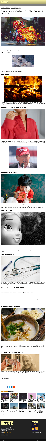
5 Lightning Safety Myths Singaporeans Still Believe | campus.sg (4, 400)
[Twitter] (12, 5)
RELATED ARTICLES (4, 391)
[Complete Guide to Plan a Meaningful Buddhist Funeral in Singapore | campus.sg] (32, 406)
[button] (44, 1)
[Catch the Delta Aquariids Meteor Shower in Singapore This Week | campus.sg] (23, 406)
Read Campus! (30, 1)
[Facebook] (9, 5)
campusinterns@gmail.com (8, 432)
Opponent (24, 342)
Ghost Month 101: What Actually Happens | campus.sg (13, 400)
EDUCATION (15, 1)
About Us (24, 1)
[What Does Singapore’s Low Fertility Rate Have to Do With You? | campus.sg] (32, 396)
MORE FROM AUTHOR (11, 391)
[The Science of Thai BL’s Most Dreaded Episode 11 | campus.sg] (5, 406)
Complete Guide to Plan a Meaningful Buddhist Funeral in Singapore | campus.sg (32, 410)
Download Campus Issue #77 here (36, 432)
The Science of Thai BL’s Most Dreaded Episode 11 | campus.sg (4, 410)
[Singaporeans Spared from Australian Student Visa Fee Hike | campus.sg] (14, 406)
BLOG (11, 1)
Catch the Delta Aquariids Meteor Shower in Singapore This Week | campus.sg (23, 410)
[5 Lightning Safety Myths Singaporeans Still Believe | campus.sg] (5, 396)
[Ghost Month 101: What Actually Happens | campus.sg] (14, 396)
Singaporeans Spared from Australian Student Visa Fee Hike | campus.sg (13, 410)
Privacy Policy (37, 440)
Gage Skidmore (24, 168)
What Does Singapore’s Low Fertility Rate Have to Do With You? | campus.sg (32, 400)
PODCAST (19, 1)
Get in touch (41, 440)
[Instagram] (11, 5)
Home (2, 7)
